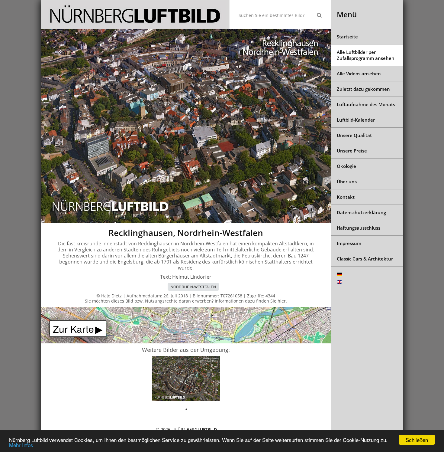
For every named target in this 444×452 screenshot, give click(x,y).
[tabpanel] (186, 379)
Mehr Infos (21, 445)
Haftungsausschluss (358, 228)
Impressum (349, 243)
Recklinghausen (156, 243)
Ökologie (346, 166)
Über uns (347, 182)
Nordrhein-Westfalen (193, 286)
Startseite (347, 37)
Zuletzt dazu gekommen (363, 89)
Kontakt (346, 197)
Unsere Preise (352, 151)
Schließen (417, 440)
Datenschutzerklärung (361, 212)
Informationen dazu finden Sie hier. (251, 301)
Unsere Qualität (354, 135)
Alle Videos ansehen (359, 73)
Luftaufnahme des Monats (366, 104)
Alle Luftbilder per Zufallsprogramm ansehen (365, 55)
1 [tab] (186, 409)
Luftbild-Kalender (356, 120)
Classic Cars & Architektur (365, 259)
